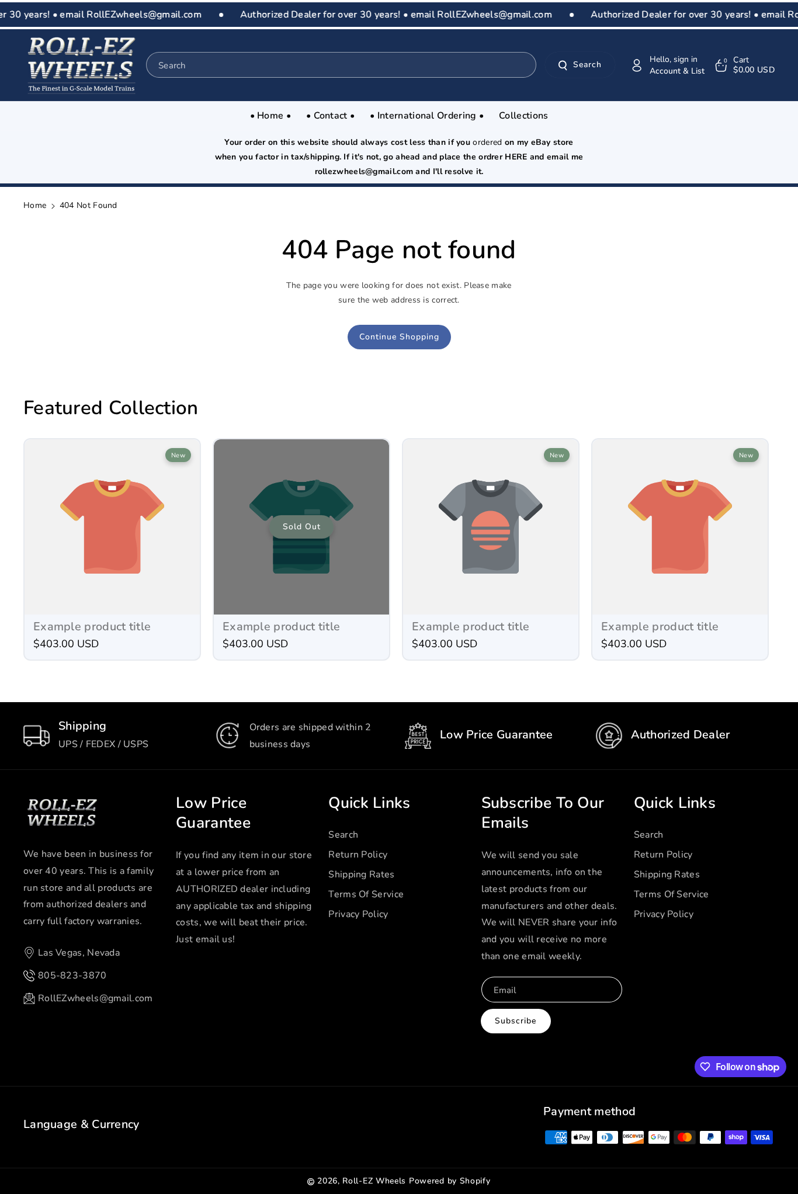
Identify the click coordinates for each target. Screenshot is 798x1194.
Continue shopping (399, 336)
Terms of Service (366, 894)
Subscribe (515, 1020)
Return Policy (357, 854)
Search (587, 65)
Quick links (369, 803)
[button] (744, 65)
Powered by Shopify (450, 1180)
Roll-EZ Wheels (374, 1180)
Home (34, 205)
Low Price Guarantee (213, 812)
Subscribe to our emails (543, 812)
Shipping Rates (361, 874)
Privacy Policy (358, 914)
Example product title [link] (92, 626)
